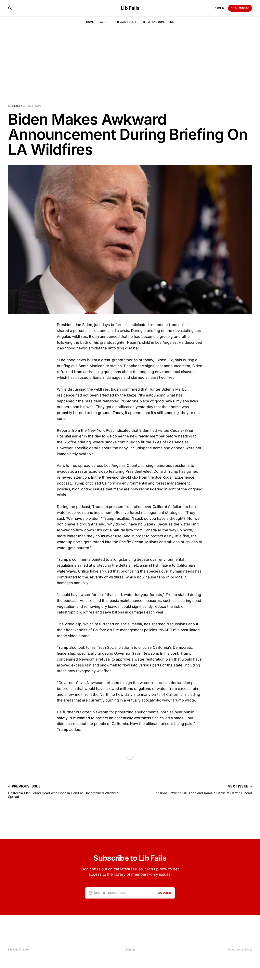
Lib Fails (130, 8)
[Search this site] (10, 8)
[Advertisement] (130, 58)
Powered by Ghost (240, 949)
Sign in (219, 8)
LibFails (17, 106)
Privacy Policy (126, 21)
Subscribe (242, 8)
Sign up (130, 949)
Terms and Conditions (158, 21)
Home (89, 21)
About (104, 21)
